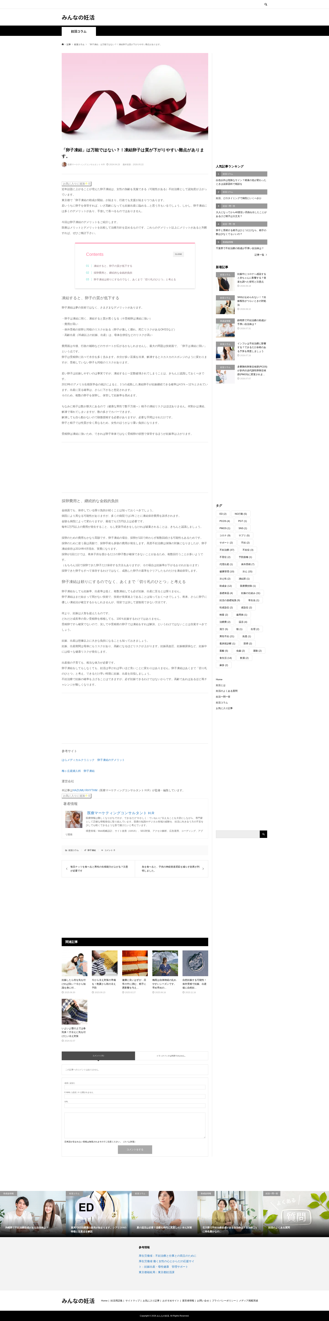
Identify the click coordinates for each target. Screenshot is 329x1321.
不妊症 (247, 549)
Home (219, 679)
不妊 (245, 542)
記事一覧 (259, 254)
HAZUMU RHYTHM (85, 790)
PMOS (225, 528)
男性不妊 (227, 636)
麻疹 (224, 665)
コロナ (225, 535)
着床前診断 (227, 643)
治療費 (225, 622)
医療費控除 (248, 585)
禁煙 (247, 643)
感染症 (246, 607)
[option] (33, 1214)
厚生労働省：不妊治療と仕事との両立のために (167, 1255)
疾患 (246, 636)
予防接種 (245, 557)
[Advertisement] (87, 466)
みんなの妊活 (78, 17)
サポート (226, 542)
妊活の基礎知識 (230, 600)
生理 (255, 629)
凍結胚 (244, 578)
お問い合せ (203, 1300)
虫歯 (240, 650)
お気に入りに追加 (76, 183)
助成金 (226, 585)
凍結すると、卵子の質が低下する (113, 265)
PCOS (225, 521)
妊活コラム (79, 31)
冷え (247, 571)
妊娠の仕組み (250, 593)
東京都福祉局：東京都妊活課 (156, 1272)
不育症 (225, 557)
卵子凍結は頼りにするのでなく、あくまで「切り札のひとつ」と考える (135, 279)
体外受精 (247, 564)
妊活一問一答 (223, 696)
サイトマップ (132, 1300)
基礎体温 (226, 593)
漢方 (224, 629)
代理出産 (226, 564)
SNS (243, 528)
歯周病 (241, 614)
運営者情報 (188, 1300)
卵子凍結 (92, 850)
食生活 (226, 658)
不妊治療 (227, 549)
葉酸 (224, 650)
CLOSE (178, 254)
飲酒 (244, 658)
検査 (224, 614)
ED (223, 513)
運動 (257, 650)
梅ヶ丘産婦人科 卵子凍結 (78, 770)
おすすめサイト (170, 1300)
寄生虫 (253, 600)
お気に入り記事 (224, 708)
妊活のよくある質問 (226, 690)
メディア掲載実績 (248, 1300)
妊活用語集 (117, 1300)
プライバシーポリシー (224, 1300)
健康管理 (227, 571)
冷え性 (225, 578)
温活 (243, 622)
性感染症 (226, 607)
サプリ (244, 535)
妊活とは (221, 685)
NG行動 (241, 513)
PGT (242, 521)
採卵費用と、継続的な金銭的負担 (113, 272)
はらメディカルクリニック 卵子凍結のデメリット (93, 759)
